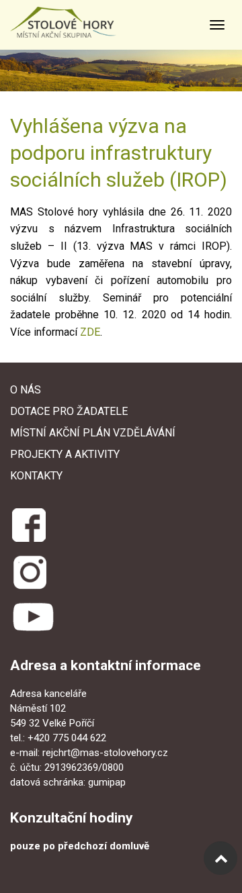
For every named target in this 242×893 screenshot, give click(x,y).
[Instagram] (30, 571)
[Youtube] (33, 617)
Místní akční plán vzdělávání (92, 432)
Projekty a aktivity (65, 454)
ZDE (90, 332)
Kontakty (36, 475)
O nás (25, 389)
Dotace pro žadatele (69, 411)
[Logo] (76, 22)
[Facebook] (28, 522)
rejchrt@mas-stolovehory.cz (105, 753)
